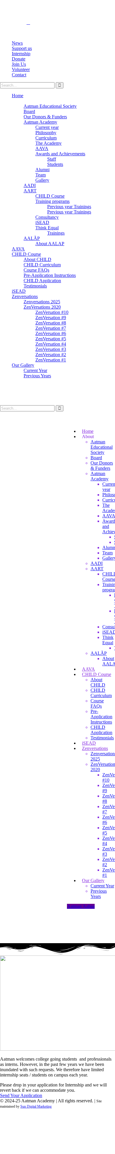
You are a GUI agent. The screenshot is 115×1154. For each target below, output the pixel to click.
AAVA (41, 148)
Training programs (52, 201)
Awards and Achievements (60, 153)
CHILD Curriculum (42, 264)
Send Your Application (21, 1095)
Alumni (42, 169)
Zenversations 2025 (42, 301)
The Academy (48, 143)
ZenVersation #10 (51, 312)
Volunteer (21, 69)
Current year (47, 127)
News (17, 43)
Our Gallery (23, 365)
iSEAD (42, 222)
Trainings (56, 233)
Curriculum (46, 137)
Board (29, 111)
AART (30, 190)
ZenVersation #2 (50, 354)
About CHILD (37, 259)
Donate (18, 58)
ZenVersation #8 (50, 322)
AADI (30, 185)
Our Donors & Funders (45, 116)
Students (55, 164)
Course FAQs (36, 270)
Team (40, 174)
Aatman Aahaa (81, 906)
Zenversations (25, 296)
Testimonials (35, 285)
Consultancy (47, 217)
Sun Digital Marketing (36, 1106)
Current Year (35, 370)
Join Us (19, 64)
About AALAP (49, 243)
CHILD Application (42, 280)
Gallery (42, 180)
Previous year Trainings (69, 206)
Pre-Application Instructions (50, 275)
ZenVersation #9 (50, 317)
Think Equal (47, 227)
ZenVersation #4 (50, 344)
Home (17, 95)
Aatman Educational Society (50, 106)
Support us (22, 48)
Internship (21, 53)
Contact (19, 74)
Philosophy (45, 132)
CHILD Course (50, 196)
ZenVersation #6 (50, 333)
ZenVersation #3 (50, 349)
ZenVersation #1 (50, 359)
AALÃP (32, 238)
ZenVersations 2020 (42, 307)
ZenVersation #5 (50, 338)
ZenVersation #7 (50, 328)
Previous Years (37, 375)
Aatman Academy (40, 122)
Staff (51, 159)
